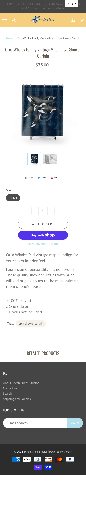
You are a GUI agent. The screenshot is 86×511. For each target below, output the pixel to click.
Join (75, 422)
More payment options (43, 243)
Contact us (10, 388)
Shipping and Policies (17, 399)
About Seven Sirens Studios (21, 383)
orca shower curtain (31, 323)
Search (7, 393)
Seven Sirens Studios (35, 451)
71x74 (13, 197)
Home (9, 38)
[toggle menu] (4, 20)
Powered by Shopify (60, 451)
